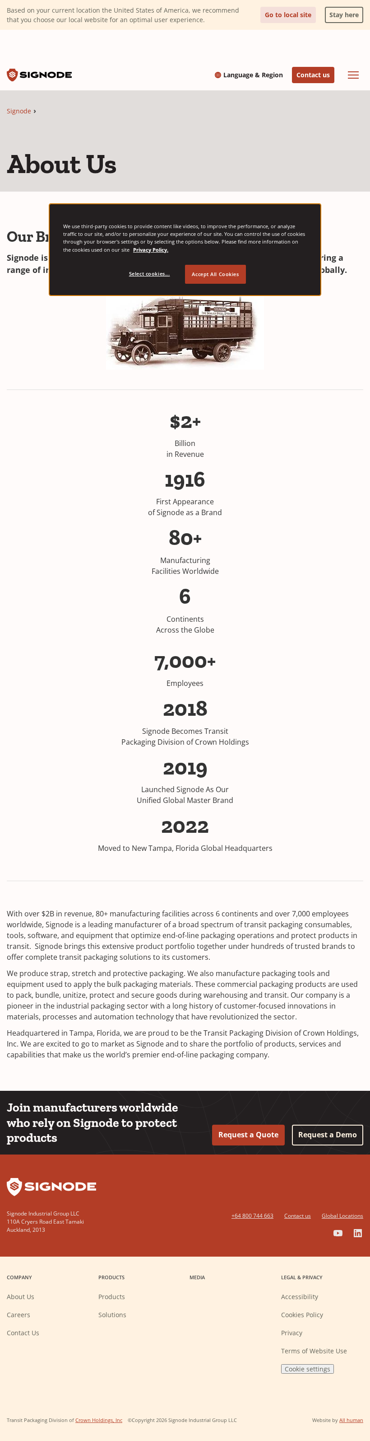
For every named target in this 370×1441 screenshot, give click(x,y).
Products (111, 1296)
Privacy (291, 1332)
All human (351, 1420)
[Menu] (353, 75)
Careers (18, 1314)
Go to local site (288, 14)
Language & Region (253, 75)
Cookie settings (307, 1369)
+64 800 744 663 (252, 1216)
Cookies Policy (302, 1314)
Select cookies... (149, 273)
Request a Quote (248, 1135)
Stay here (342, 13)
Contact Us (23, 1332)
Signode (19, 111)
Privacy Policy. (150, 249)
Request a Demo (327, 1135)
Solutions (112, 1314)
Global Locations (342, 1216)
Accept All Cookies (215, 274)
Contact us (313, 74)
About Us (20, 1296)
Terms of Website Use (314, 1351)
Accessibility (299, 1296)
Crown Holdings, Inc (98, 1420)
